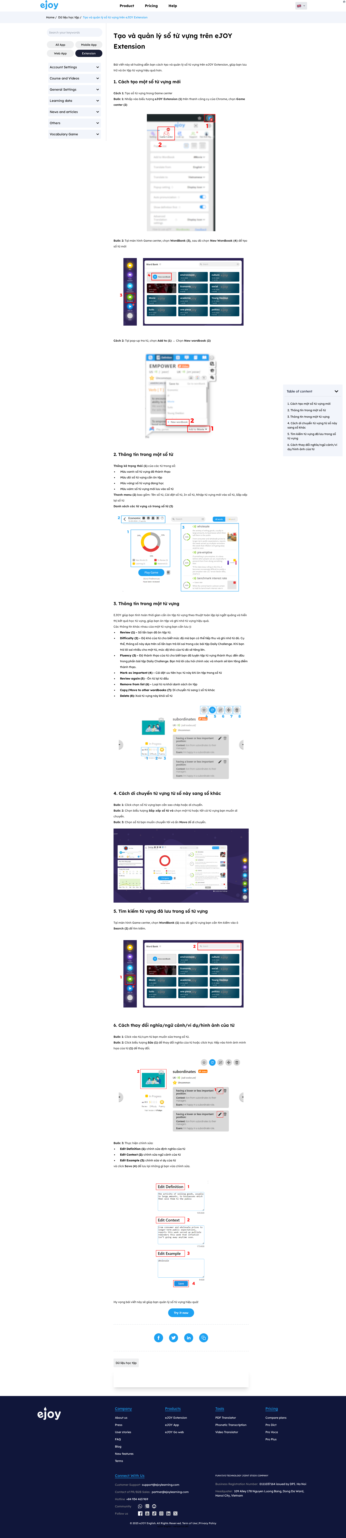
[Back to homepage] (49, 6)
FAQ (118, 1439)
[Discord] (154, 1506)
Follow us (121, 1513)
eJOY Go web (174, 1432)
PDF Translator (225, 1417)
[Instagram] (161, 1513)
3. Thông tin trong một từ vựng (308, 416)
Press (118, 1425)
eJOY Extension (176, 1417)
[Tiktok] (154, 1513)
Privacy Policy (207, 1523)
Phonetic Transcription (231, 1425)
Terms (119, 1461)
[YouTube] (147, 1513)
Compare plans (276, 1417)
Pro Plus (271, 1439)
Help (172, 5)
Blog (118, 1446)
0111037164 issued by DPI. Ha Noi (283, 1484)
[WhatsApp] (140, 1506)
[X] (175, 1513)
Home (50, 17)
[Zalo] (147, 1506)
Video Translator (226, 1432)
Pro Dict (270, 1425)
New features (124, 1453)
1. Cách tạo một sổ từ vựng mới (309, 403)
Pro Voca (271, 1432)
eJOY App (172, 1425)
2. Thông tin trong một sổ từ (306, 410)
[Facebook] (140, 1513)
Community (123, 1506)
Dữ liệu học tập (68, 17)
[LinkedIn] (168, 1513)
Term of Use (189, 1523)
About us (121, 1417)
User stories (123, 1432)
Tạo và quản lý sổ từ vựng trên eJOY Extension (115, 17)
